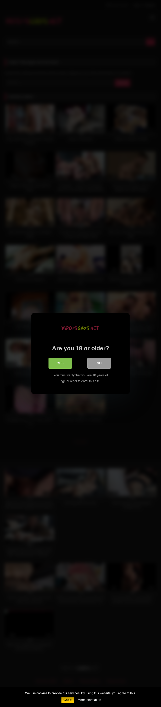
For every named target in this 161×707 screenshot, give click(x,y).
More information (89, 700)
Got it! (67, 700)
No (99, 363)
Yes (60, 363)
